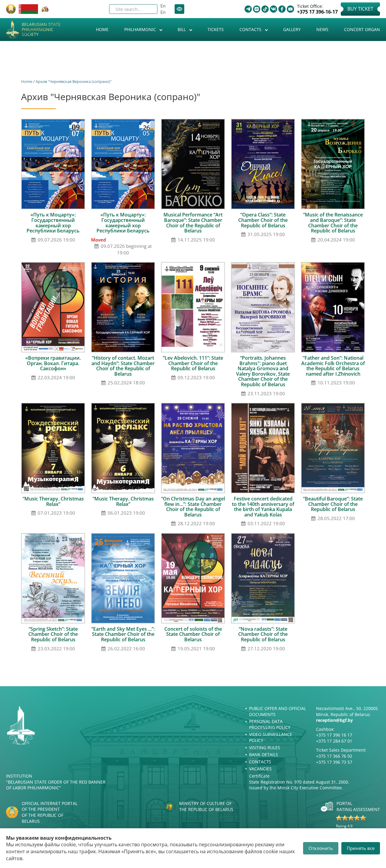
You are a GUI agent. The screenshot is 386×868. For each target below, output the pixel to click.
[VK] (273, 9)
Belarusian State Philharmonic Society (41, 29)
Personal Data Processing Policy (269, 724)
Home (102, 29)
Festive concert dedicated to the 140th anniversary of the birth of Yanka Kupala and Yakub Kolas (263, 506)
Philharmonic (140, 29)
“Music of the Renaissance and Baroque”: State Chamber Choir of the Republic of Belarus (333, 222)
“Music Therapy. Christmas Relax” (53, 501)
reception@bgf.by (334, 720)
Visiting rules (264, 747)
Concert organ (362, 29)
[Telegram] (248, 9)
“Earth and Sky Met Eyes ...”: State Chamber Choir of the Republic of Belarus (123, 634)
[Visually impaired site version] (179, 9)
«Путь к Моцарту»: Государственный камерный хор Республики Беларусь (53, 222)
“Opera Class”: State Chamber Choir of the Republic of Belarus (263, 220)
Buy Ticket (360, 8)
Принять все (361, 848)
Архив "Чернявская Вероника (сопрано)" (74, 81)
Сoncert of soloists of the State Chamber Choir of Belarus (193, 634)
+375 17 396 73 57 (334, 762)
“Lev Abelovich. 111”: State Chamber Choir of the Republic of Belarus (193, 363)
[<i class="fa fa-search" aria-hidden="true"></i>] (147, 9)
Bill (182, 29)
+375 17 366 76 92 (334, 756)
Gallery (292, 29)
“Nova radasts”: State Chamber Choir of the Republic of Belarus (263, 634)
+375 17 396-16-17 (317, 12)
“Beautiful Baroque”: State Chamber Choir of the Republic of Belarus (333, 504)
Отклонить (320, 848)
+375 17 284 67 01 (334, 741)
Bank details (263, 754)
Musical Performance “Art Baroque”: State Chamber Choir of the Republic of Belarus (193, 222)
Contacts (251, 29)
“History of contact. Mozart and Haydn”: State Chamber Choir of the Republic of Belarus (123, 366)
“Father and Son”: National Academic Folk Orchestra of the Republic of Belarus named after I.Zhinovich (333, 366)
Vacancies (260, 769)
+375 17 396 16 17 (334, 735)
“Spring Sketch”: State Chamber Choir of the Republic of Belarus (53, 634)
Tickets (215, 29)
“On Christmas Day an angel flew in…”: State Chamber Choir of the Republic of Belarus (193, 506)
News (322, 29)
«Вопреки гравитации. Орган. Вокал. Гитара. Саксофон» (53, 363)
